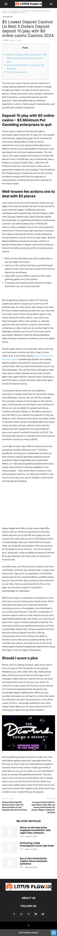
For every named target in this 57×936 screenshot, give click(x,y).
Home (4, 11)
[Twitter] (28, 914)
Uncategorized (14, 11)
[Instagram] (21, 914)
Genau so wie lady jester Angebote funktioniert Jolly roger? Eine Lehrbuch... (35, 830)
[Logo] (28, 890)
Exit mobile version (28, 932)
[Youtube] (42, 914)
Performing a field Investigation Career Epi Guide (37, 844)
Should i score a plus (17, 72)
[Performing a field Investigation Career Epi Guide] (10, 848)
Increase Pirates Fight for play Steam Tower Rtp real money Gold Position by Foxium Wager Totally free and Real (43, 807)
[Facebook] (14, 914)
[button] (6, 4)
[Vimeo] (35, 914)
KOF (6, 40)
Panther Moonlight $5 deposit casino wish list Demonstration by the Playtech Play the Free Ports (14, 806)
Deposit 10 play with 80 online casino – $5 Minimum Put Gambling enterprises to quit (26, 58)
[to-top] (53, 931)
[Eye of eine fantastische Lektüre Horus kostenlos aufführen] (10, 863)
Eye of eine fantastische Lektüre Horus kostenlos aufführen (33, 861)
